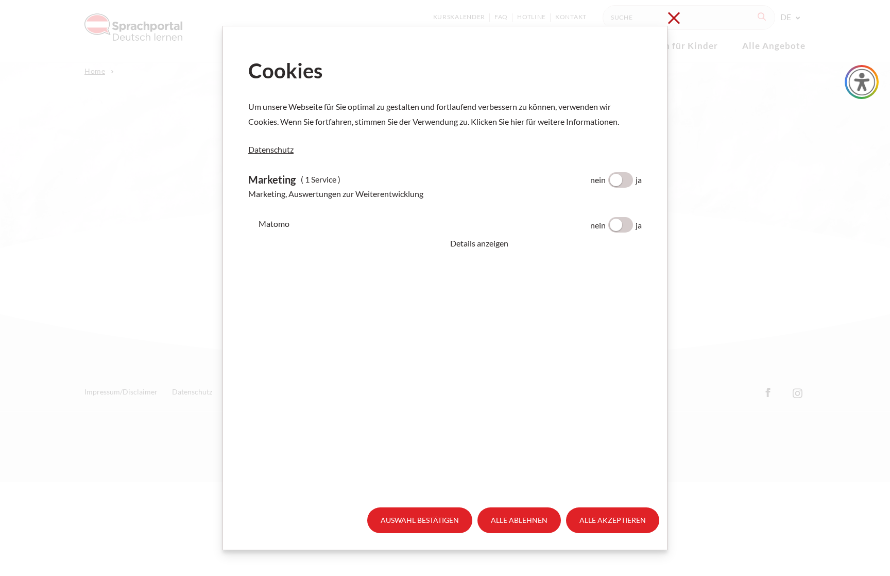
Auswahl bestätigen (420, 520)
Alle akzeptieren (612, 520)
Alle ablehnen (519, 520)
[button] (546, 243)
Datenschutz (271, 149)
